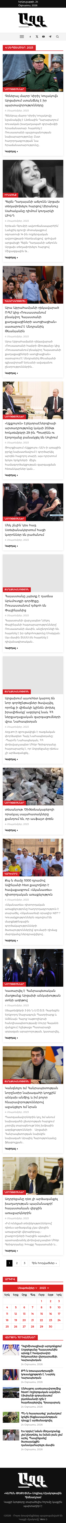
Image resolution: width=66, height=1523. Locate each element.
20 (24, 1320)
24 (59, 1320)
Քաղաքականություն (17, 589)
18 (7, 1320)
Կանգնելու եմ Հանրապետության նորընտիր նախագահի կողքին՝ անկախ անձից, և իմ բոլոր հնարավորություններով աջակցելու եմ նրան (31, 1097)
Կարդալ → (11, 151)
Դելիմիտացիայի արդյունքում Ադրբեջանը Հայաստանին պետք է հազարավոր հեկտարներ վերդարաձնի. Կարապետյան (41, 1353)
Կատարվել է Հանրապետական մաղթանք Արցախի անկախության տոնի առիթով (33, 995)
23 (50, 1320)
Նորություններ (14, 89)
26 (15, 1326)
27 (24, 1326)
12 (15, 1313)
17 (59, 1313)
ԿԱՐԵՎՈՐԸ (11, 874)
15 (41, 1313)
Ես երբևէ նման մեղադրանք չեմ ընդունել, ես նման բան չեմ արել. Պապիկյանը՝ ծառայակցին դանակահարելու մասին (41, 1438)
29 (41, 1326)
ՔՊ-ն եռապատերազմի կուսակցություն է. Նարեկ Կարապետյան (38, 1374)
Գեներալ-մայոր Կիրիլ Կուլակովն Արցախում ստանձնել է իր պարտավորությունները (31, 100)
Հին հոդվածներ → (44, 1263)
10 (59, 1307)
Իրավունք (10, 195)
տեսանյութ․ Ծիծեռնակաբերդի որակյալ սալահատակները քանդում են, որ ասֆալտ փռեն (29, 814)
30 (50, 1326)
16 (50, 1313)
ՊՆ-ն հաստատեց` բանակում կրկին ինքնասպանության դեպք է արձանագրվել (41, 1417)
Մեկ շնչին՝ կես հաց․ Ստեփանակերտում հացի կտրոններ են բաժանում (25, 530)
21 (32, 1320)
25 (7, 1326)
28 (32, 1326)
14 (32, 1313)
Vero (42, 1519)
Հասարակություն (15, 301)
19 (15, 1320)
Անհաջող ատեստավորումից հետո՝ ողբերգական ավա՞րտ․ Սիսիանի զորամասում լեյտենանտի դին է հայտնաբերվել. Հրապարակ (41, 1395)
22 (41, 1320)
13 (24, 1313)
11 (7, 1313)
